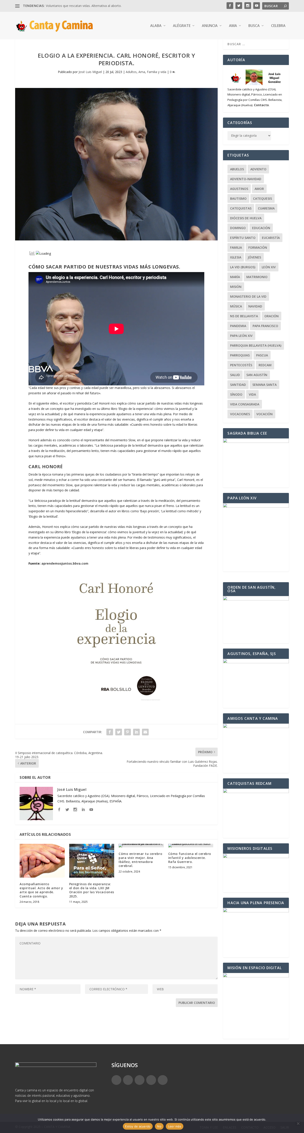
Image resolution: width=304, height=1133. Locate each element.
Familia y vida (156, 72)
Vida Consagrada (244, 404)
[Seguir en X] (128, 1080)
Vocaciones (240, 414)
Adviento (258, 169)
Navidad (255, 306)
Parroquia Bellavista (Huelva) (255, 345)
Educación (261, 228)
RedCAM (265, 365)
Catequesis (262, 198)
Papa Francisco (265, 326)
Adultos (131, 72)
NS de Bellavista (244, 316)
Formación (257, 247)
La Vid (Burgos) (242, 267)
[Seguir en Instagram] (139, 1080)
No (159, 1126)
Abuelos (237, 169)
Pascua (262, 355)
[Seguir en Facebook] (116, 1080)
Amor (259, 189)
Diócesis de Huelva (245, 218)
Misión (235, 287)
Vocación (264, 414)
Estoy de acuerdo (137, 1126)
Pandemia (238, 326)
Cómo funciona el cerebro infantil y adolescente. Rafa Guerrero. (189, 858)
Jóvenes (254, 257)
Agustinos (239, 189)
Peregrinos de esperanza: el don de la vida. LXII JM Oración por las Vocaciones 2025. (91, 890)
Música (236, 306)
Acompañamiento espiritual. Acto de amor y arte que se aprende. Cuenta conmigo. (41, 890)
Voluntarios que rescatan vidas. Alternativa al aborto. (84, 6)
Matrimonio (257, 277)
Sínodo (236, 394)
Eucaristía (271, 238)
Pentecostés (241, 365)
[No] (298, 1123)
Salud (235, 375)
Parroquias (240, 355)
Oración (271, 316)
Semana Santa (264, 384)
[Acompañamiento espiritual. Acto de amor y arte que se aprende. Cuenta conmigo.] (42, 861)
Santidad (238, 384)
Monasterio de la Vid (248, 296)
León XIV (269, 267)
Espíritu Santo (242, 238)
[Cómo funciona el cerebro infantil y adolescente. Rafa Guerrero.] (190, 845)
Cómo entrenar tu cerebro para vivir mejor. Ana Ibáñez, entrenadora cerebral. (140, 860)
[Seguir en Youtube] (163, 1080)
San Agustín (256, 375)
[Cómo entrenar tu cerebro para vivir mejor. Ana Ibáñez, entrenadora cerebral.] (141, 845)
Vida (252, 394)
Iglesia (235, 257)
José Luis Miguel (90, 72)
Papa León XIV (241, 336)
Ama (141, 72)
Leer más (174, 1126)
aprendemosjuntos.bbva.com (64, 563)
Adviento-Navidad (245, 179)
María (235, 277)
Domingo (238, 228)
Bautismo (238, 198)
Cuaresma (266, 208)
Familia (236, 247)
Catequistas (240, 208)
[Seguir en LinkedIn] (151, 1080)
